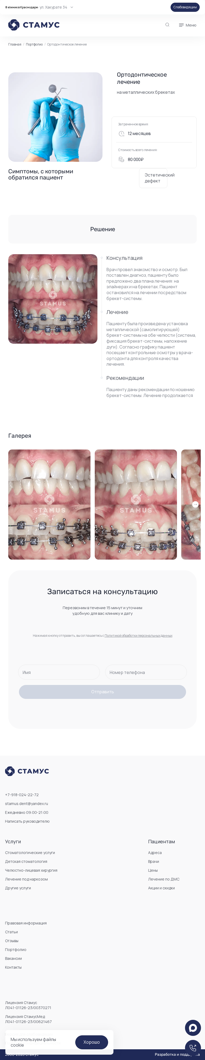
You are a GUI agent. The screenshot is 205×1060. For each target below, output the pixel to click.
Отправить (102, 692)
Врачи (153, 861)
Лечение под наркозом (26, 879)
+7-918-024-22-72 (22, 794)
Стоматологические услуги (30, 852)
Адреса (155, 852)
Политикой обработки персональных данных (138, 635)
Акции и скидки (161, 887)
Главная (14, 44)
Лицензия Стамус (28, 1005)
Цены (153, 870)
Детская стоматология (26, 861)
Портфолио (34, 44)
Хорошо (92, 1042)
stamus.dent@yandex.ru (26, 803)
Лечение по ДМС (163, 879)
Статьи (11, 931)
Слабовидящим (185, 7)
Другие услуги (18, 887)
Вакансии (13, 958)
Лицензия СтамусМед (28, 1019)
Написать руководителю (27, 821)
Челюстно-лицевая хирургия (31, 870)
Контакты (13, 967)
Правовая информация (26, 923)
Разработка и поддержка (177, 1055)
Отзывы (11, 940)
